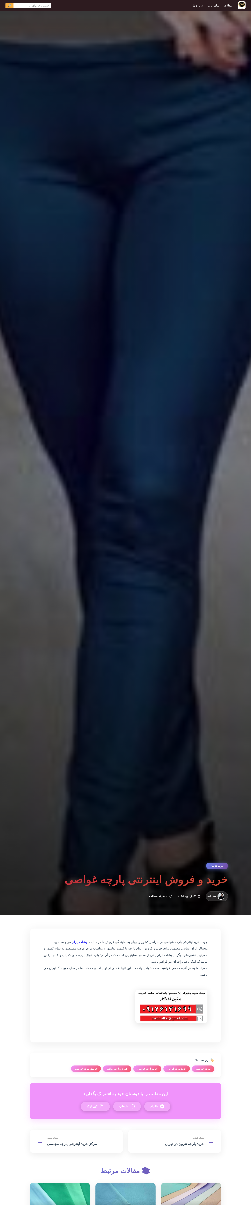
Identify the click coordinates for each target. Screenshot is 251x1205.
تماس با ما (213, 5)
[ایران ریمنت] (242, 5)
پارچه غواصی (203, 1068)
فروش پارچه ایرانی (117, 1068)
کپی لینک (92, 1106)
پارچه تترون (217, 865)
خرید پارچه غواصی (147, 1068)
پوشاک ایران (80, 942)
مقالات (228, 5)
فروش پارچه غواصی (86, 1068)
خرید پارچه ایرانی (177, 1068)
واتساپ (124, 1106)
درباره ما (198, 5)
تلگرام (154, 1106)
